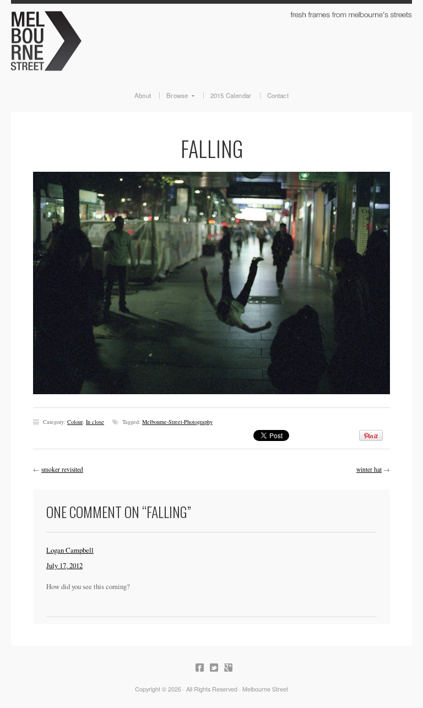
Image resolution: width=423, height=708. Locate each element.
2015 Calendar (231, 96)
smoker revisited (62, 469)
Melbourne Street (211, 39)
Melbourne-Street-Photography (177, 422)
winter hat (369, 469)
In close (95, 422)
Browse (173, 96)
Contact (278, 96)
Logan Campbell (70, 550)
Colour (75, 422)
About (142, 96)
